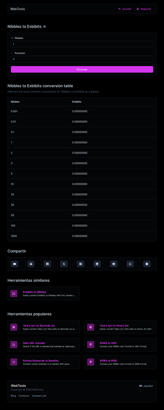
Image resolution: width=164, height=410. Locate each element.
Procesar (82, 69)
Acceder (126, 9)
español (148, 385)
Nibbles (18, 38)
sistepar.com (39, 395)
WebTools (17, 9)
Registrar (145, 9)
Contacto (24, 395)
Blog (13, 395)
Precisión (19, 53)
